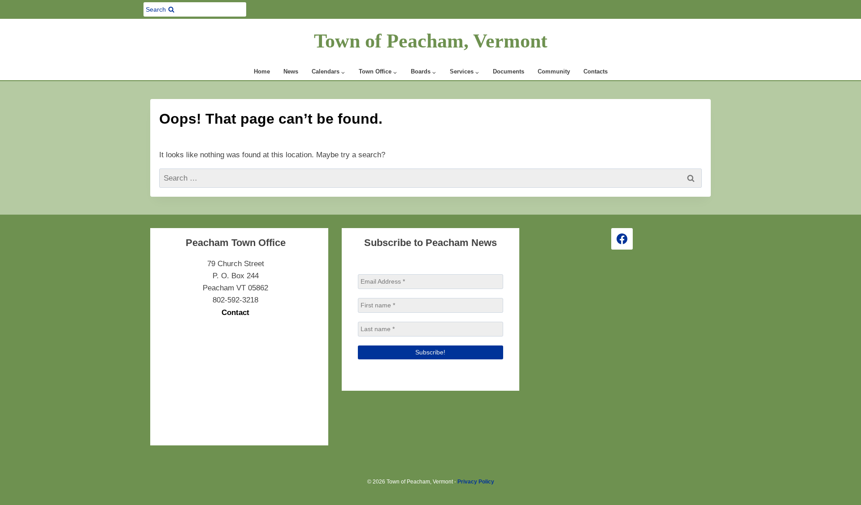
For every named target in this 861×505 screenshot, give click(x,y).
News (290, 71)
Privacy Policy (475, 482)
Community (554, 71)
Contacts (595, 71)
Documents (508, 71)
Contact (235, 312)
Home (262, 71)
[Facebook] (622, 239)
